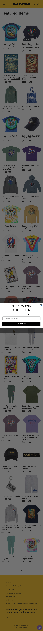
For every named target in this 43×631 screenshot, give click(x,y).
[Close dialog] (41, 304)
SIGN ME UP (21, 324)
